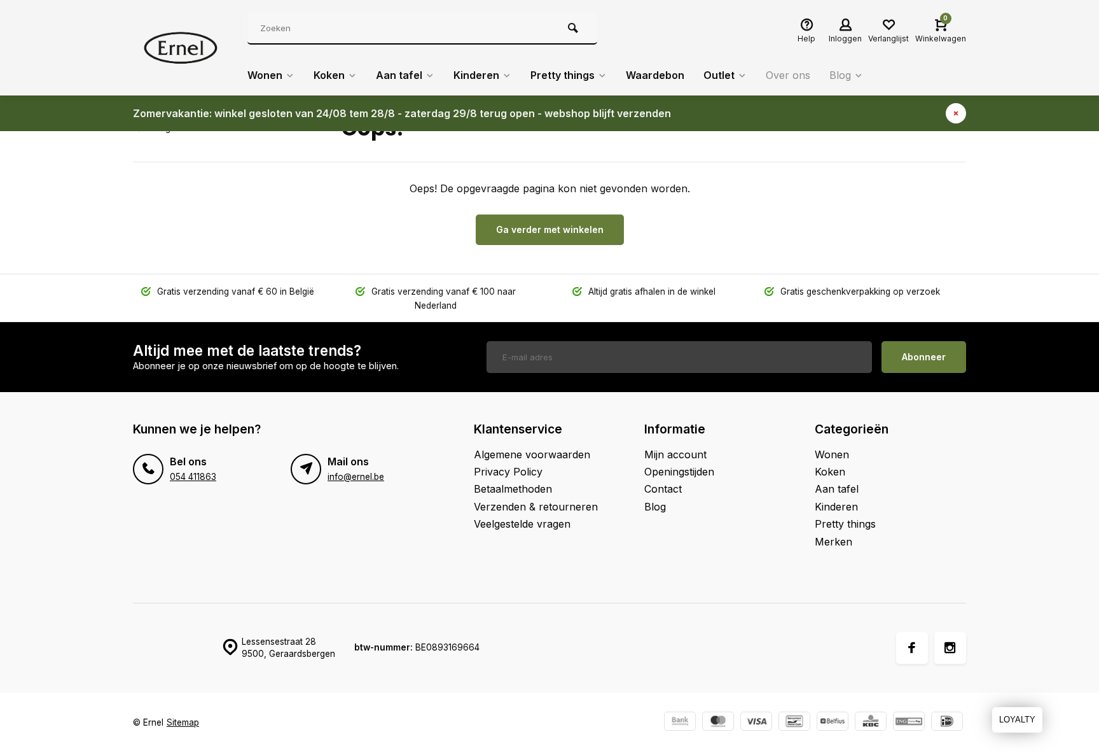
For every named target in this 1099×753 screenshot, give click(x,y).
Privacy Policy (508, 471)
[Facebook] (912, 648)
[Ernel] (180, 47)
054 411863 (193, 477)
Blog (840, 75)
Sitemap (183, 722)
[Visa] (756, 723)
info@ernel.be (356, 477)
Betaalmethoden (513, 488)
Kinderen (476, 75)
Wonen (264, 75)
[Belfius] (832, 723)
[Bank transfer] (680, 723)
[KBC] (871, 723)
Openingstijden (679, 471)
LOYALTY (1017, 719)
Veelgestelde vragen (522, 523)
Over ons (788, 75)
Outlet (719, 75)
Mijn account (675, 454)
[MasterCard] (718, 723)
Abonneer (924, 356)
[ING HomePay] (909, 723)
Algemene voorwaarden (532, 454)
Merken (833, 541)
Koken (329, 75)
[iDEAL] (947, 723)
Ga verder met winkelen (550, 229)
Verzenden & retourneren (536, 506)
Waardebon (655, 75)
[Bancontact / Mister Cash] (794, 723)
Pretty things (562, 75)
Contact (663, 488)
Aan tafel (399, 75)
